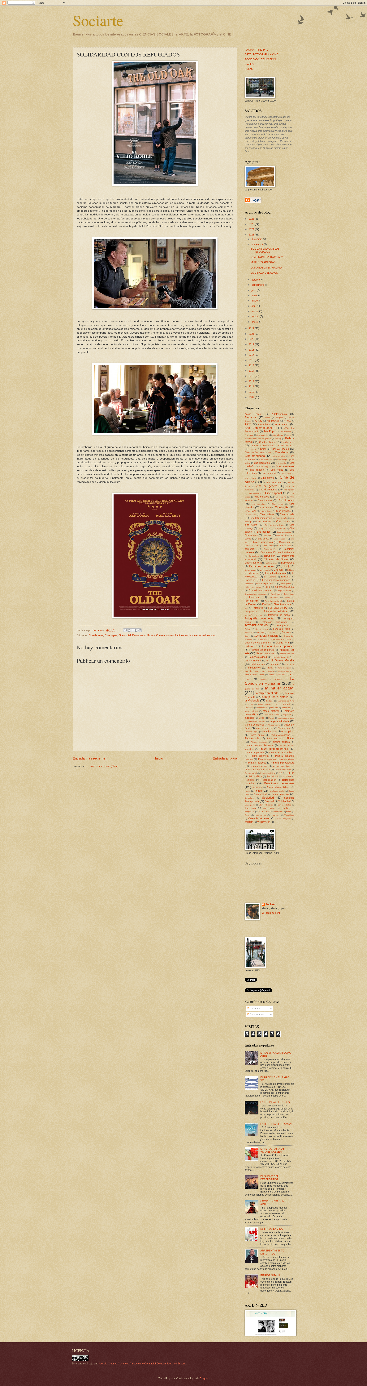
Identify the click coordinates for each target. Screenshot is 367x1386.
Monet (271, 718)
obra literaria (269, 731)
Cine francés (286, 500)
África (267, 418)
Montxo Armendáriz (286, 718)
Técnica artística (284, 805)
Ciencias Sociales (254, 452)
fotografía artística (275, 611)
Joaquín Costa (251, 671)
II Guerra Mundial (283, 660)
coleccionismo (267, 546)
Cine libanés (281, 518)
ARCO (258, 420)
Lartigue (270, 701)
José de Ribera (284, 671)
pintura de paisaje (254, 752)
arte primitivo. (285, 432)
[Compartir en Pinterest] (140, 630)
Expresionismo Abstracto (256, 594)
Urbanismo (275, 815)
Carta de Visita (286, 445)
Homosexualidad (257, 657)
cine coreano (269, 473)
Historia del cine (265, 653)
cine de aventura (275, 482)
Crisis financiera (253, 563)
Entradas (254, 1008)
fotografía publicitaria (275, 622)
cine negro (251, 524)
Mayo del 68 (251, 711)
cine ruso (267, 535)
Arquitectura (273, 421)
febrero (256, 316)
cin (269, 453)
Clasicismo (285, 542)
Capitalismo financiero (262, 445)
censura (252, 449)
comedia (249, 548)
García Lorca (261, 629)
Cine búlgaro (265, 466)
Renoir (247, 791)
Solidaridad (284, 801)
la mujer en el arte (267, 693)
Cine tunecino (280, 539)
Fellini (287, 597)
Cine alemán (282, 452)
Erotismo (285, 577)
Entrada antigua (225, 758)
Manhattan (262, 708)
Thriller (285, 808)
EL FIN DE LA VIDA (271, 1228)
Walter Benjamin (284, 819)
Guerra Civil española (266, 635)
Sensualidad (260, 794)
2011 (252, 386)
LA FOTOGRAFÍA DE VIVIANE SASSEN (272, 1150)
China (263, 449)
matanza (274, 708)
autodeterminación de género (258, 439)
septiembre (258, 284)
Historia (249, 646)
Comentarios (256, 1014)
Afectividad (251, 417)
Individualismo (258, 664)
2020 (252, 339)
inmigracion (289, 664)
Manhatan (249, 708)
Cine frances (265, 500)
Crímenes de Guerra (276, 559)
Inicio (159, 758)
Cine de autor (96, 635)
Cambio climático (268, 442)
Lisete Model (264, 704)
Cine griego (277, 504)
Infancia (274, 664)
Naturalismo (284, 728)
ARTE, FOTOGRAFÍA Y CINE (261, 54)
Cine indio (265, 507)
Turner (247, 815)
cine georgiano (259, 504)
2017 (252, 354)
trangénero (249, 812)
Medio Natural (271, 711)
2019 (252, 344)
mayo (255, 300)
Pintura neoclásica (282, 766)
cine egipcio (288, 490)
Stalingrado (250, 805)
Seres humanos (280, 794)
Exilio (267, 587)
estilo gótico (286, 584)
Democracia (138, 635)
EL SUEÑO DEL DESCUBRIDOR (269, 1178)
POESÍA (290, 773)
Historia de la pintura (262, 650)
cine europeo (261, 496)
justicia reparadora (277, 675)
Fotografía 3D (251, 612)
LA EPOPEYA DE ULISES (275, 1102)
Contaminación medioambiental (277, 552)
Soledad (269, 801)
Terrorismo (250, 808)
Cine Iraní (250, 511)
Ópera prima (257, 735)
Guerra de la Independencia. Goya (274, 639)
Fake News (289, 594)
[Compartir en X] (132, 630)
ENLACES (250, 69)
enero (255, 321)
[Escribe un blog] (129, 630)
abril (254, 306)
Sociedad (268, 797)
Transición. (278, 812)
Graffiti (247, 636)
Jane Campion (284, 668)
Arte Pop (269, 431)
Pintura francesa (257, 762)
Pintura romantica (283, 770)
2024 (252, 229)
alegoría (279, 418)
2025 (252, 224)
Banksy (278, 439)
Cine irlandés (283, 511)
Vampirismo (289, 815)
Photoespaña (252, 738)
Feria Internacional (273, 601)
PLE (280, 773)
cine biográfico (261, 462)
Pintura (290, 738)
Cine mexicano (264, 521)
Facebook (275, 594)
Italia (270, 668)
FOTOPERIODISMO (256, 625)
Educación (253, 573)
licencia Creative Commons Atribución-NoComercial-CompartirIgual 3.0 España (142, 1363)
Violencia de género (259, 818)
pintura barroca (281, 742)
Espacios (249, 584)
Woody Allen (263, 822)
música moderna (264, 728)
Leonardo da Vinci (286, 701)
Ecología (278, 570)
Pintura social (251, 773)
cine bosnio (281, 463)
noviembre (258, 244)
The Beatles (269, 808)
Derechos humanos (261, 566)
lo (276, 704)
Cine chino (276, 470)
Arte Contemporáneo (259, 427)
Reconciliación (268, 780)
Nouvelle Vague (252, 732)
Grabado (286, 632)
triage (288, 812)
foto (246, 608)
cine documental (268, 489)
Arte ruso (249, 435)
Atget (289, 435)
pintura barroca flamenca (259, 745)
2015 (252, 365)
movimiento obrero (256, 721)
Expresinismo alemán (260, 590)
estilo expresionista (266, 583)
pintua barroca (274, 738)
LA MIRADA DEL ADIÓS (264, 272)
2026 (252, 218)
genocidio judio (281, 629)
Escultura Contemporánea (276, 580)
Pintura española (259, 756)
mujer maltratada (279, 721)
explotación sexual (284, 587)
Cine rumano (251, 535)
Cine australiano (266, 460)
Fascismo (254, 597)
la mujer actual (197, 635)
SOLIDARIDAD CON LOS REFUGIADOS (265, 250)
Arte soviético (263, 435)
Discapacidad (251, 570)
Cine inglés (111, 635)
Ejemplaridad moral (275, 573)
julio (254, 290)
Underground (260, 815)
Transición (263, 811)
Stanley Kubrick (266, 805)
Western (249, 822)
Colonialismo (284, 545)
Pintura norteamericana (257, 769)
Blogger (204, 1378)
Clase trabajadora (263, 542)
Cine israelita (250, 515)
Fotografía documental (259, 618)
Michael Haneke (272, 715)
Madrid (286, 704)
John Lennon (268, 671)
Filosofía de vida (282, 604)
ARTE (248, 424)
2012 (252, 381)
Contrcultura (253, 556)
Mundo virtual (274, 725)
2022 (252, 328)
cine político (263, 531)
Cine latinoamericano (261, 518)
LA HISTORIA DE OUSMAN (275, 1124)
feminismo (251, 600)
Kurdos (278, 679)
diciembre (257, 239)
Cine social (125, 635)
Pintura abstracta (259, 742)
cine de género (266, 486)
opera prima (287, 731)
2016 (252, 360)
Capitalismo (287, 442)
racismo (211, 635)
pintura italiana (259, 766)
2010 (252, 391)
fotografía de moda (279, 615)
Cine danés (267, 477)
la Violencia (252, 700)
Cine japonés (287, 514)
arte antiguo (264, 424)
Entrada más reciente (89, 758)
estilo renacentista (253, 587)
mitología (249, 718)
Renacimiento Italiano (278, 787)
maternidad (286, 708)
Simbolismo (250, 798)
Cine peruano (280, 528)
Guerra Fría (282, 642)
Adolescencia (279, 414)
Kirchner (263, 679)
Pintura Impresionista (282, 762)
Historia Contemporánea (160, 635)
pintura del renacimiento (281, 752)
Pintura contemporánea (273, 748)
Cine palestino (264, 528)
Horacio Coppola (281, 657)
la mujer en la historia (275, 696)
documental (265, 570)
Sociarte (98, 20)
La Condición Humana (269, 680)
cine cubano (250, 478)
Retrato (258, 790)
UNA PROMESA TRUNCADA (267, 257)
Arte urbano (277, 435)
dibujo (287, 566)
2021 (252, 333)
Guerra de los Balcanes (258, 643)
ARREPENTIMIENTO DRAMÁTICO (272, 1252)
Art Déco (287, 421)
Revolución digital (276, 791)
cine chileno (257, 470)
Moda (261, 718)
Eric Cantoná (270, 577)
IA (267, 661)
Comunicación (270, 549)
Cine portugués (284, 532)
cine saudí (281, 535)
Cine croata (286, 473)
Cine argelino (279, 456)
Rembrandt (257, 787)
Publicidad (272, 776)
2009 (252, 397)
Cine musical (283, 521)
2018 (252, 349)
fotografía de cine (253, 615)
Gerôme (260, 632)
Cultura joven (272, 563)
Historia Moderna (286, 654)
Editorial (290, 570)
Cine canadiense (285, 466)
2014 (252, 370)
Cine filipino (281, 497)
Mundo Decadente (254, 725)
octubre (256, 279)
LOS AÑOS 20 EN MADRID (266, 267)
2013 (252, 376)
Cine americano (255, 455)
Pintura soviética (267, 773)
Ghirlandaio (273, 632)
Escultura (250, 580)
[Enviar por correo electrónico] (125, 630)
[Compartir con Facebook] (136, 630)
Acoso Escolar (253, 414)
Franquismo (283, 625)
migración (287, 715)
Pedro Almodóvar (280, 735)
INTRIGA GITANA (270, 1275)
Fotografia (258, 608)
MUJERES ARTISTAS (263, 262)
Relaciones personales (279, 783)
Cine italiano (267, 514)
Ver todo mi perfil (271, 912)
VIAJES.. (250, 64)
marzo (255, 311)
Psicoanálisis (255, 776)
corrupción (269, 555)
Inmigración (181, 635)
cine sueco (263, 539)
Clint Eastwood (251, 546)
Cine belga (282, 460)
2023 (252, 234)
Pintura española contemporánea (276, 759)
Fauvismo (274, 597)
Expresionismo (284, 590)
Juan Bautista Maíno (254, 675)
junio (254, 295)
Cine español (273, 493)
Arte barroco (282, 424)
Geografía (249, 632)
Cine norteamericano (274, 525)
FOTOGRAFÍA (277, 607)
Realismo (250, 780)
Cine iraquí (267, 511)
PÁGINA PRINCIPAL (256, 49)
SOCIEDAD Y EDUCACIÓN (260, 59)
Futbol (247, 629)
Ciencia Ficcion (280, 448)
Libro (250, 704)
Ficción (266, 604)
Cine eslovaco (254, 493)
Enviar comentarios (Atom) (103, 766)
